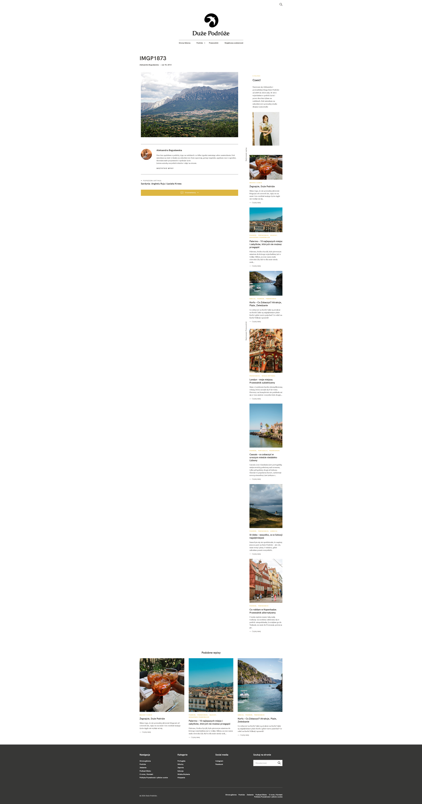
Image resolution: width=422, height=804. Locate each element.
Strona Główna (184, 43)
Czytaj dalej (256, 203)
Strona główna (145, 761)
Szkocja (273, 531)
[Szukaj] (281, 4)
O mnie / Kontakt (146, 774)
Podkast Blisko (145, 771)
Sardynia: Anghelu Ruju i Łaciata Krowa (161, 183)
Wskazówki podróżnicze (259, 237)
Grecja (252, 298)
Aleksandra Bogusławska (149, 65)
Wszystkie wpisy (165, 168)
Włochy (273, 235)
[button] (211, 24)
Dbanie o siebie (255, 182)
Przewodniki (213, 43)
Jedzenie (143, 767)
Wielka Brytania (268, 376)
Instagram (219, 761)
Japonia (180, 767)
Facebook (219, 764)
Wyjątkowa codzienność (234, 43)
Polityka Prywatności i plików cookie (154, 777)
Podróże (199, 43)
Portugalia (262, 450)
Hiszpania (181, 777)
